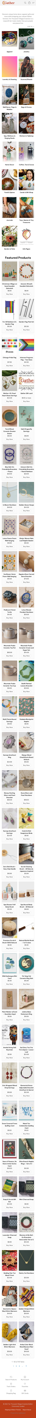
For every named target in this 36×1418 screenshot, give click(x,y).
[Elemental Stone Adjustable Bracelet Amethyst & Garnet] (26, 1072)
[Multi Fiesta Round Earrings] (9, 706)
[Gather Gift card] (26, 380)
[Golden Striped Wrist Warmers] (26, 1296)
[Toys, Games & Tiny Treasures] (26, 207)
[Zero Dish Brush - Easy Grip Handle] (9, 854)
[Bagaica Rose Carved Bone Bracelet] (26, 561)
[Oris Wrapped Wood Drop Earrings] (9, 1072)
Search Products (11, 1380)
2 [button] (16, 1366)
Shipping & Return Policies (13, 1410)
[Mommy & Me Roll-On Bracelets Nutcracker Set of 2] (26, 1222)
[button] (8, 3)
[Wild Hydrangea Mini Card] (9, 963)
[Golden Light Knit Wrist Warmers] (9, 1332)
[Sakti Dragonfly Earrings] (26, 416)
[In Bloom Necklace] (9, 492)
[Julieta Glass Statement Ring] (26, 999)
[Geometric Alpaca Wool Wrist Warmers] (9, 1296)
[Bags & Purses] (26, 94)
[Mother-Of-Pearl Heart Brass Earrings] (9, 380)
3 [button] (19, 1366)
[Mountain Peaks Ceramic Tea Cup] (9, 671)
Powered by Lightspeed (18, 1413)
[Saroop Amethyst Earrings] (9, 818)
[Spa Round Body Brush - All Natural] (26, 892)
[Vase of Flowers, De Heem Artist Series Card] (9, 1148)
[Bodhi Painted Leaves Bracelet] (26, 671)
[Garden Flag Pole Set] (26, 309)
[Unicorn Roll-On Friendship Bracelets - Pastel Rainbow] (26, 454)
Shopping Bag (11, 1393)
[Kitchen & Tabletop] (26, 123)
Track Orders (11, 1386)
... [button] (22, 1366)
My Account (25, 1380)
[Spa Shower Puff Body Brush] (9, 892)
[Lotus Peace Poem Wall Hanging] (9, 525)
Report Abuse (27, 1410)
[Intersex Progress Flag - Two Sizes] (26, 345)
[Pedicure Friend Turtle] (9, 597)
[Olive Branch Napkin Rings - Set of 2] (26, 1148)
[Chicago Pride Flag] (9, 345)
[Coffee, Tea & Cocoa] (26, 152)
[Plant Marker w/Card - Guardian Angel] (9, 999)
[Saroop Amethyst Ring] (9, 742)
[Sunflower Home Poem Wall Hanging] (9, 561)
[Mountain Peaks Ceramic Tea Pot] (9, 633)
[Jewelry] (26, 38)
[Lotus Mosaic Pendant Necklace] (26, 597)
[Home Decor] (9, 152)
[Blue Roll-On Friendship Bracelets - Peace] (9, 454)
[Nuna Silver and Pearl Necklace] (26, 780)
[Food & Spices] (9, 179)
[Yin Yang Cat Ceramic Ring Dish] (26, 963)
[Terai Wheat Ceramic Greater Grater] (9, 416)
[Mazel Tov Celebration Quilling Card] (26, 1111)
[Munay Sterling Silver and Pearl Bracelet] (9, 780)
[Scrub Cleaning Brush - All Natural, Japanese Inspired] (26, 854)
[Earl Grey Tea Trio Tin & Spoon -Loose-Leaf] (26, 1035)
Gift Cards (25, 1393)
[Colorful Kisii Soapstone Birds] (26, 818)
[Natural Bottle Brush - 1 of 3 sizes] (26, 927)
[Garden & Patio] (9, 236)
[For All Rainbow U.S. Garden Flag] (9, 309)
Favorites (25, 1386)
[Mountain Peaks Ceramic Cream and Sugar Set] (26, 633)
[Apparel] (9, 38)
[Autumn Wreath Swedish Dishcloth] (26, 271)
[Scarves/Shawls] (26, 66)
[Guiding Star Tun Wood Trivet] (9, 1260)
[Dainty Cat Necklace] (26, 1260)
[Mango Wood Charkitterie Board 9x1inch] (26, 742)
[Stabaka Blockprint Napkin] (26, 706)
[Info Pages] (26, 236)
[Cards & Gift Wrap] (26, 179)
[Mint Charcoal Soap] (26, 1186)
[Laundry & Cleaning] (9, 66)
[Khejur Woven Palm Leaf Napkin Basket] (26, 525)
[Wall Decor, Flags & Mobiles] (9, 94)
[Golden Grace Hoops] (26, 492)
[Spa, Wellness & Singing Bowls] (9, 123)
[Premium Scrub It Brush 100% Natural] (9, 927)
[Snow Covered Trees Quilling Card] (9, 1111)
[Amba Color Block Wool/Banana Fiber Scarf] (26, 1332)
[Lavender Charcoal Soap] (9, 1222)
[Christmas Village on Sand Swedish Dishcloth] (9, 271)
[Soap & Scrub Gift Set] (9, 1186)
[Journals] (9, 207)
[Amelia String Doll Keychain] (9, 1035)
